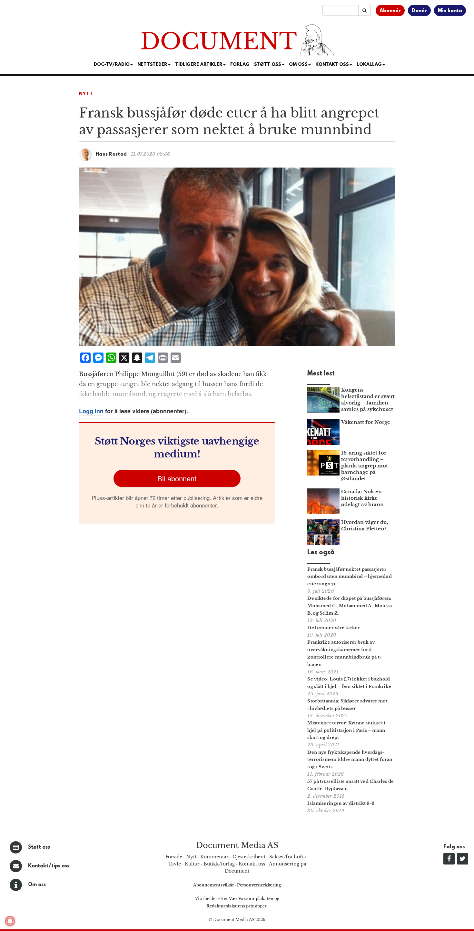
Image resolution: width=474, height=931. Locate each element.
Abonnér (390, 11)
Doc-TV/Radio (112, 64)
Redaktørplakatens (225, 906)
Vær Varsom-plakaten (251, 898)
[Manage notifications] (10, 921)
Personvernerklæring (259, 885)
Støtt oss (39, 847)
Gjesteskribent (248, 857)
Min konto (450, 11)
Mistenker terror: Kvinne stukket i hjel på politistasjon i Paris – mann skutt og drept (346, 730)
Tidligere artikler (198, 64)
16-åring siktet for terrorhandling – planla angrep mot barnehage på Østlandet (364, 466)
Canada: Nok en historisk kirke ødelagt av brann (362, 497)
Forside (173, 857)
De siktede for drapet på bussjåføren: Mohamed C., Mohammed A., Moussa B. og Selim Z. (349, 606)
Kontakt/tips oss (48, 866)
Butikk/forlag (219, 864)
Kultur (192, 864)
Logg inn (91, 411)
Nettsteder (152, 64)
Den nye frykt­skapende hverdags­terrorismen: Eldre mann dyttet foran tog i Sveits (349, 760)
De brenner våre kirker (333, 627)
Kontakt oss (332, 64)
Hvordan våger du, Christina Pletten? (364, 525)
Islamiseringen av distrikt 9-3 (340, 803)
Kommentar (214, 857)
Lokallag (369, 64)
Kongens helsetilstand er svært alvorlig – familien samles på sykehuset (368, 399)
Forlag (240, 64)
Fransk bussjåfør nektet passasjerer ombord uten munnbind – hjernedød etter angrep (349, 577)
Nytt (86, 94)
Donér (419, 11)
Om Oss (298, 64)
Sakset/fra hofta (287, 857)
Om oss (37, 885)
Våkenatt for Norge (365, 422)
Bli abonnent (176, 478)
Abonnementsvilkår (214, 885)
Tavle (174, 864)
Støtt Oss (267, 64)
